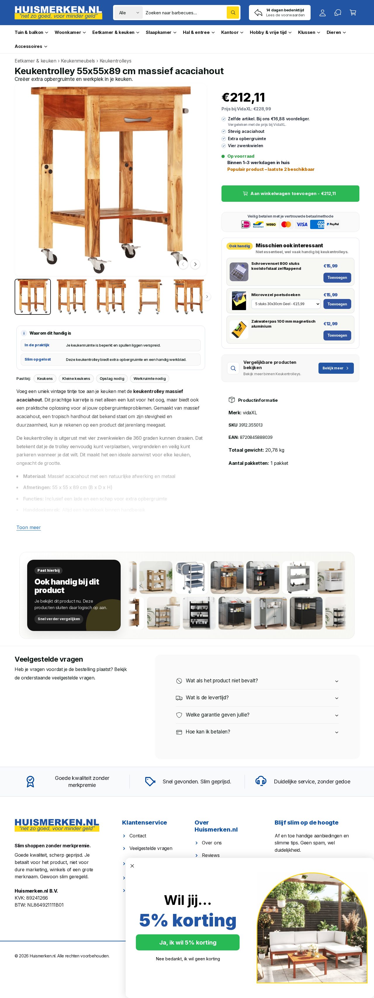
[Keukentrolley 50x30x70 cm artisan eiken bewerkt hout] (186, 613)
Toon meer (28, 527)
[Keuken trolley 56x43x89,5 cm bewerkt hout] (207, 577)
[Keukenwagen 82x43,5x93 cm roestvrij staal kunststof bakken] (171, 577)
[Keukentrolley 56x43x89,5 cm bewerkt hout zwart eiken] (258, 613)
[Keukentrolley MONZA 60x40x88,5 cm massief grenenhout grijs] (293, 613)
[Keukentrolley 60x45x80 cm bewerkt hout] (135, 577)
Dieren (334, 32)
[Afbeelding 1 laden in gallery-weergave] (33, 297)
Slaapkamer (159, 32)
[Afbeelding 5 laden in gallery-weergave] (189, 297)
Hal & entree (196, 32)
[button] (353, 12)
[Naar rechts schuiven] (195, 264)
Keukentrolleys (115, 61)
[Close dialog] (132, 866)
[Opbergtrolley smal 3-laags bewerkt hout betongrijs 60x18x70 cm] (278, 577)
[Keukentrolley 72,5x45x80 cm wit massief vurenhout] (313, 577)
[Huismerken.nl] (57, 825)
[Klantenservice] (337, 12)
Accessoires (28, 46)
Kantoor (230, 32)
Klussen (306, 32)
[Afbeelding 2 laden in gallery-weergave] (72, 297)
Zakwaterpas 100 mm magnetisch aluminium (283, 323)
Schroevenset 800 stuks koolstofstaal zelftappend (276, 266)
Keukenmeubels (78, 61)
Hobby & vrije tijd (268, 32)
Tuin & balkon (29, 32)
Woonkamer (68, 32)
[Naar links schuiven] (183, 264)
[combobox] (192, 12)
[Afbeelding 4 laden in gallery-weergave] (150, 297)
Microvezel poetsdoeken (275, 294)
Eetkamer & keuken (113, 32)
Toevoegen (337, 277)
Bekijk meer (333, 368)
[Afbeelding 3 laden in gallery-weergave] (111, 297)
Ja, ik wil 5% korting (188, 942)
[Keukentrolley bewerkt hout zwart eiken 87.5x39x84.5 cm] (242, 577)
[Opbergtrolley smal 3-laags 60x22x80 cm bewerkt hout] (151, 613)
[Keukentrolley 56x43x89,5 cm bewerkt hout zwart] (329, 613)
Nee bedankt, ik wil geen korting (188, 959)
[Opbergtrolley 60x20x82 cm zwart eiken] (222, 613)
